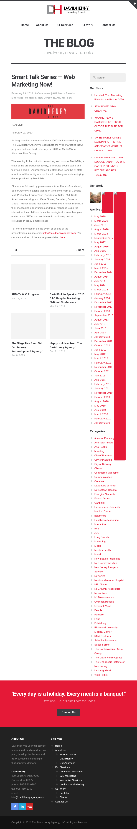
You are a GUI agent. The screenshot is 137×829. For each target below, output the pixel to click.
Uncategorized (102, 670)
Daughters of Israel (105, 485)
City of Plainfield (103, 459)
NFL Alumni (100, 584)
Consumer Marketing (71, 771)
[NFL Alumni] (120, 458)
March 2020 (101, 220)
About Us (42, 25)
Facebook (15, 806)
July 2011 (99, 375)
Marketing (17, 97)
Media (97, 545)
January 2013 (102, 336)
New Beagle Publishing (107, 558)
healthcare (100, 515)
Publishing (100, 623)
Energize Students (104, 494)
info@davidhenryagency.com (59, 232)
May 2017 (100, 242)
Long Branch (101, 537)
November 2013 (103, 306)
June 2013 (100, 328)
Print (97, 618)
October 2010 (102, 397)
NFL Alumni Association (107, 588)
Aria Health (100, 446)
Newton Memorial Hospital (109, 580)
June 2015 (100, 263)
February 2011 (102, 384)
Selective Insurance (105, 640)
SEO (69, 97)
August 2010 (101, 401)
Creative (99, 481)
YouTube (29, 806)
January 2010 (102, 422)
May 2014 (100, 285)
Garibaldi (99, 502)
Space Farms (102, 644)
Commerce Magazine (106, 472)
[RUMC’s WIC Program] (28, 277)
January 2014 (102, 298)
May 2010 (100, 405)
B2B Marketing (68, 775)
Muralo (98, 554)
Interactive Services (71, 780)
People (98, 610)
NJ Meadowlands (104, 597)
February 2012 (102, 362)
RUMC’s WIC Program (25, 294)
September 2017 (103, 237)
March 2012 (101, 358)
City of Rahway (102, 464)
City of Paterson (103, 455)
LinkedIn (22, 806)
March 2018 (101, 233)
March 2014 (101, 289)
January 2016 (102, 259)
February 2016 (102, 255)
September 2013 (103, 315)
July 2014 (99, 280)
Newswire (99, 575)
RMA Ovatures (102, 636)
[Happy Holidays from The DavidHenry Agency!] (67, 326)
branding (99, 451)
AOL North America (63, 93)
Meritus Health (102, 550)
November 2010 (103, 392)
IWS (96, 528)
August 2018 (101, 229)
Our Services (64, 25)
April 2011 (100, 379)
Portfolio (99, 614)
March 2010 (101, 414)
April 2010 (100, 409)
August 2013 (101, 319)
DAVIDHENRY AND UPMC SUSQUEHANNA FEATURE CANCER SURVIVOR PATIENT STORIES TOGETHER (109, 166)
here (62, 237)
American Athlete (103, 442)
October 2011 (102, 371)
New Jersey (45, 97)
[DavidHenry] (68, 12)
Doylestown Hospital (105, 489)
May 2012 (100, 354)
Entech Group (102, 498)
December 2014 (103, 272)
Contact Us (107, 25)
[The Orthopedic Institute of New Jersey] (107, 211)
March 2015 (101, 268)
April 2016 (100, 250)
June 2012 (100, 349)
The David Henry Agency (108, 657)
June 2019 (100, 225)
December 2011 (103, 366)
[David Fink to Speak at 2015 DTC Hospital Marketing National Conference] (67, 277)
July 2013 (99, 323)
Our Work (86, 25)
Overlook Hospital (104, 601)
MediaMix (31, 97)
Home (25, 25)
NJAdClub (59, 97)
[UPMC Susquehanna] (95, 201)
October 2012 (102, 345)
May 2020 (100, 216)
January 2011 (102, 388)
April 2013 (100, 332)
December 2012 (103, 341)
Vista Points (101, 674)
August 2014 (101, 276)
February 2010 (102, 418)
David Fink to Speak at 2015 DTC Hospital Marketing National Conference (67, 298)
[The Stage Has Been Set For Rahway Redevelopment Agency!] (28, 326)
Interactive (100, 524)
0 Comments (42, 93)
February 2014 (102, 293)
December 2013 (103, 302)
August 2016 (101, 246)
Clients (98, 468)
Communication (103, 477)
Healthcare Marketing (106, 520)
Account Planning (104, 438)
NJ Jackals (100, 593)
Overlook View (102, 606)
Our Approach (67, 762)
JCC (96, 532)
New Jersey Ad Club (105, 563)
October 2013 (102, 311)
